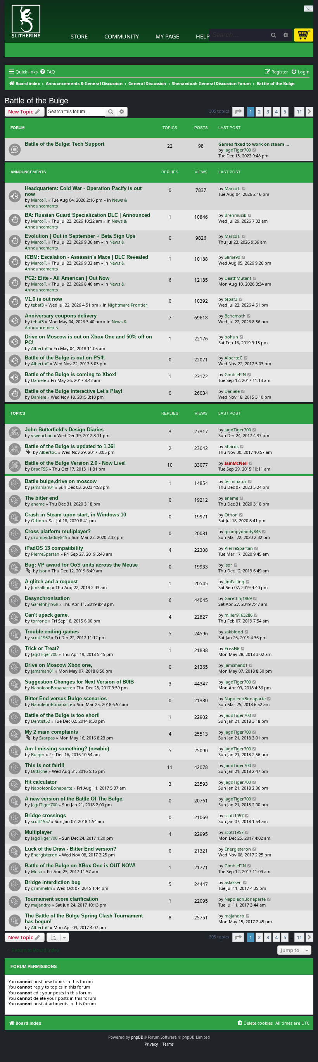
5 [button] (284, 111)
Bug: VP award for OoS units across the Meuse (81, 565)
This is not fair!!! (44, 765)
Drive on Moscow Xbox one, (58, 665)
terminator (236, 481)
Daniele (38, 380)
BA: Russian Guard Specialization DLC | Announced (87, 215)
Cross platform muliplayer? (58, 531)
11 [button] (299, 111)
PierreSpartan (45, 554)
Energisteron (44, 855)
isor (43, 571)
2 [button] (259, 111)
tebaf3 (37, 305)
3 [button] (267, 111)
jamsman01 (42, 487)
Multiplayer (38, 832)
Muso (36, 871)
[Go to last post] (244, 188)
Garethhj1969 (44, 604)
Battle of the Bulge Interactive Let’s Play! (73, 391)
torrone (39, 621)
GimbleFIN (235, 374)
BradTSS (39, 469)
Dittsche (39, 771)
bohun (231, 337)
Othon (37, 520)
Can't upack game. (47, 615)
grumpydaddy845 (49, 537)
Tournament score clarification (61, 899)
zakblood (234, 632)
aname (38, 504)
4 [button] (276, 111)
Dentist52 (40, 721)
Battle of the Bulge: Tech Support (64, 144)
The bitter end (41, 498)
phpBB (137, 1037)
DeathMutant (238, 278)
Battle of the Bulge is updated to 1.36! (70, 446)
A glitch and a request (51, 581)
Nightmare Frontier (127, 305)
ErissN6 (232, 648)
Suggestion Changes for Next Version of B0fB (79, 682)
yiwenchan (42, 435)
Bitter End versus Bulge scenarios (66, 698)
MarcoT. (39, 200)
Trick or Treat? (42, 648)
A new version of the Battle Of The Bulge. (74, 799)
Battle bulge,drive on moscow (61, 481)
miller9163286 (238, 615)
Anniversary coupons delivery (61, 316)
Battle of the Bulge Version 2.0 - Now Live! (75, 463)
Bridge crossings (45, 815)
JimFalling (41, 587)
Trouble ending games (52, 632)
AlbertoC (40, 348)
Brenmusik (235, 215)
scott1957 (40, 637)
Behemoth (235, 316)
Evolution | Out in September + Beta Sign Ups (80, 236)
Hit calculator (41, 782)
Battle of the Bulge (36, 100)
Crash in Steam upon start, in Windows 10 (75, 515)
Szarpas (47, 738)
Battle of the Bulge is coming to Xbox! (70, 374)
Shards (231, 446)
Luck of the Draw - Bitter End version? (70, 849)
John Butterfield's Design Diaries (64, 429)
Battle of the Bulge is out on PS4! (65, 358)
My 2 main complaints (51, 732)
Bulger (38, 754)
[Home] (7, 2)
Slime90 (232, 257)
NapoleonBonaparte (51, 688)
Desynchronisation (47, 598)
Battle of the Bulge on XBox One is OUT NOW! (80, 865)
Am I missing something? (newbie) (67, 749)
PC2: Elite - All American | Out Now (67, 278)
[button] (238, 111)
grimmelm (41, 888)
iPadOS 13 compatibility (54, 548)
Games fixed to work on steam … (253, 144)
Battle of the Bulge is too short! (62, 715)
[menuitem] (47, 72)
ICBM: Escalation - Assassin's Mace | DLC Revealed (86, 257)
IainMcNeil (236, 463)
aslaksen (233, 882)
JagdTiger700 (238, 150)
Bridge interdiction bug (53, 882)
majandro (41, 905)
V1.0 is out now (43, 299)
